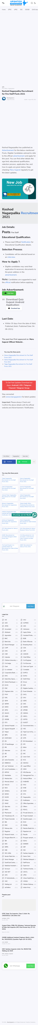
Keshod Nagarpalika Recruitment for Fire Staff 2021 (27, 488)
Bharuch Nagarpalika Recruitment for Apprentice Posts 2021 (9, 505)
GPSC (10, 10)
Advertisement (8, 150)
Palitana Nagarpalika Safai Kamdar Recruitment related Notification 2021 (9, 513)
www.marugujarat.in (14, 397)
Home (4, 10)
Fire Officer (6, 456)
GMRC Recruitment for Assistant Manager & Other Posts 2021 (9, 536)
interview (11, 257)
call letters (4, 918)
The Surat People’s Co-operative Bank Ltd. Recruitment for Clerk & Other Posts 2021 (10, 547)
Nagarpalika (16, 456)
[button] (35, 3)
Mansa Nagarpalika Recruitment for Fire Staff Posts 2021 (27, 480)
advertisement (19, 156)
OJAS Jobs (35, 10)
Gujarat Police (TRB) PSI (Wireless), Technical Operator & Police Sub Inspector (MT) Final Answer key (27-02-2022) (19, 927)
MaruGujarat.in (10, 98)
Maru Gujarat (15, 170)
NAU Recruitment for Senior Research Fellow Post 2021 (27, 529)
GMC (3, 953)
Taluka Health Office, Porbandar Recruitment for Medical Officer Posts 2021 (27, 505)
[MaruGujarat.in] (19, 3)
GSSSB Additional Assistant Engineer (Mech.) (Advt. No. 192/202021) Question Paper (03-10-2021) (18, 938)
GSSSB (27, 10)
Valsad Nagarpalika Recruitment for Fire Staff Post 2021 (27, 496)
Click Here (10, 293)
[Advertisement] (19, 36)
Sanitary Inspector (9, 953)
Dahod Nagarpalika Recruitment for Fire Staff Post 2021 (9, 488)
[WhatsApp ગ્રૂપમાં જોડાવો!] (34, 515)
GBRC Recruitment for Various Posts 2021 (26, 545)
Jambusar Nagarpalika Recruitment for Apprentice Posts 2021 (9, 521)
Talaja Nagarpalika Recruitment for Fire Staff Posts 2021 (9, 480)
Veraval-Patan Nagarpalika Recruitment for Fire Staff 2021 (9, 496)
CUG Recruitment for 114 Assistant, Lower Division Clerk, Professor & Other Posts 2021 (27, 537)
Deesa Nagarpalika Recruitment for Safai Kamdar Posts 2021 (28, 521)
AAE (3, 942)
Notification (26, 242)
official (7, 282)
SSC (21, 10)
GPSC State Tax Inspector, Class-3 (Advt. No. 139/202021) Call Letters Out (16, 914)
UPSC (16, 10)
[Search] (32, 3)
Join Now (31, 606)
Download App (15, 308)
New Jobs (25, 456)
